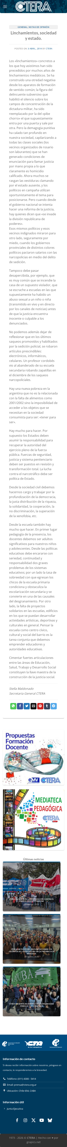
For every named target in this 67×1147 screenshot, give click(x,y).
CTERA (49, 48)
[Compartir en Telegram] (54, 706)
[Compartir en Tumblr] (47, 706)
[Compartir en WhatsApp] (13, 706)
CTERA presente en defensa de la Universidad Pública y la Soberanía (31, 1005)
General (23, 27)
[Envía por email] (34, 706)
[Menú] (5, 6)
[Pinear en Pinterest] (40, 706)
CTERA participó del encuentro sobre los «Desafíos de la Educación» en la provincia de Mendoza (32, 951)
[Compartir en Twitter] (27, 706)
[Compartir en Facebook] (20, 706)
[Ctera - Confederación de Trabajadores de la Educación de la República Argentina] (33, 6)
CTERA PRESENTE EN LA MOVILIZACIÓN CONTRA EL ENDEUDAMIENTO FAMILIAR (31, 900)
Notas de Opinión (39, 27)
